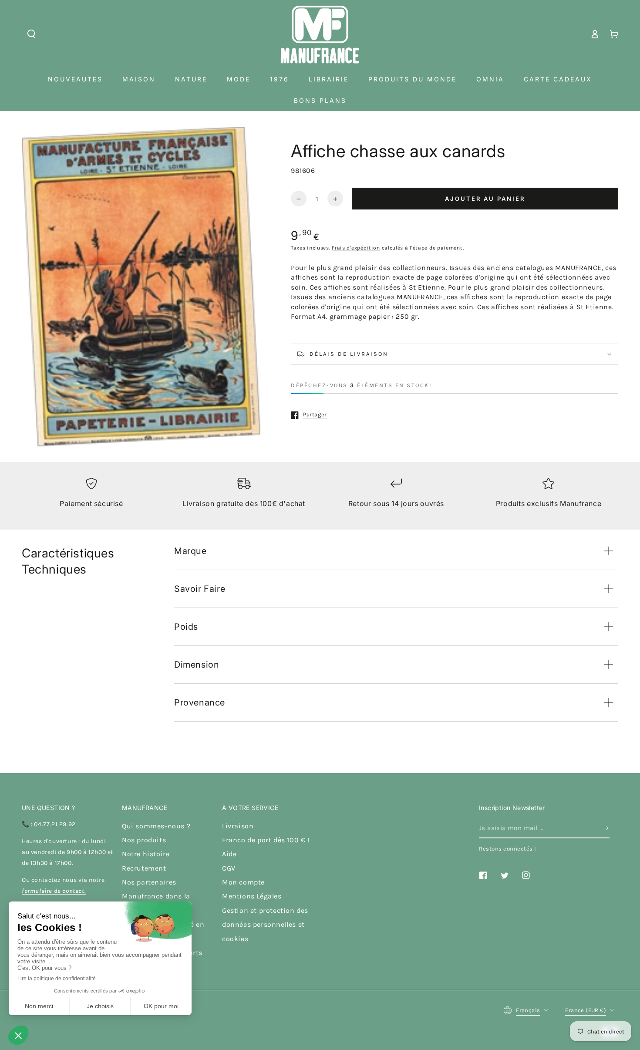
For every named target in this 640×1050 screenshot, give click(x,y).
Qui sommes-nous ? (156, 826)
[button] (31, 34)
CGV (229, 868)
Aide (229, 854)
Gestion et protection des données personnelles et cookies (265, 924)
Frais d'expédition (356, 248)
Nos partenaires (149, 882)
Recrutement (144, 868)
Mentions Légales (252, 896)
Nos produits (144, 840)
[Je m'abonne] (607, 828)
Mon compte (243, 882)
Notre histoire (145, 854)
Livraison (237, 826)
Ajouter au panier (485, 198)
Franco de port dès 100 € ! (266, 840)
